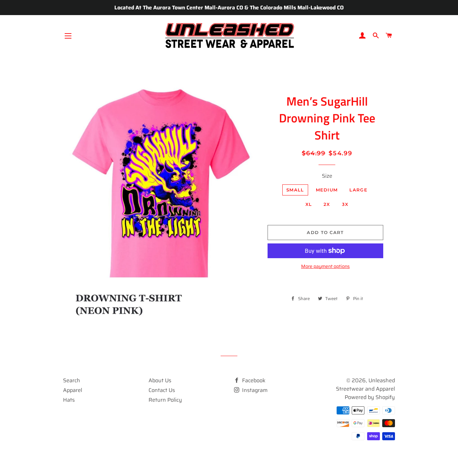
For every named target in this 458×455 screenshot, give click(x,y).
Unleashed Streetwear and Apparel (365, 384)
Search (71, 380)
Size (327, 176)
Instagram (254, 390)
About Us (160, 380)
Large (358, 189)
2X (327, 204)
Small (295, 189)
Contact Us (162, 390)
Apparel (72, 390)
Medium (327, 189)
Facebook (253, 380)
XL (308, 204)
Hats (69, 400)
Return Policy (165, 400)
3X (345, 204)
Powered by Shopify (370, 397)
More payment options (325, 266)
